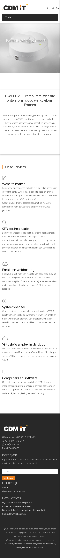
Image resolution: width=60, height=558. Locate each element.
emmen (50, 540)
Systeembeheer (13, 307)
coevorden (9, 543)
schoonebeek (37, 547)
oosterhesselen (49, 543)
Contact (6, 487)
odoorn (29, 543)
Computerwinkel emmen (14, 513)
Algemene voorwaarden (13, 490)
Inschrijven (8, 478)
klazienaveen (19, 543)
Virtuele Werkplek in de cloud (23, 344)
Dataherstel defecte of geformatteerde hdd (23, 510)
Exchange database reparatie (16, 506)
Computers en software (20, 378)
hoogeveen (37, 543)
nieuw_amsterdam (23, 547)
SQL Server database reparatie (17, 502)
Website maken (13, 184)
